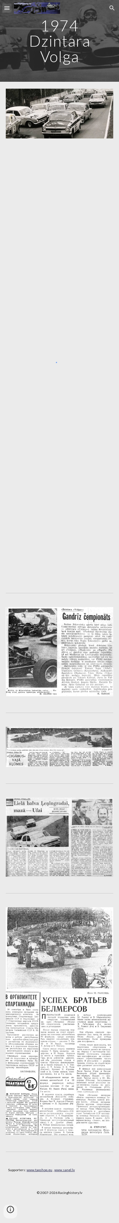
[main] (59, 41)
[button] (7, 8)
